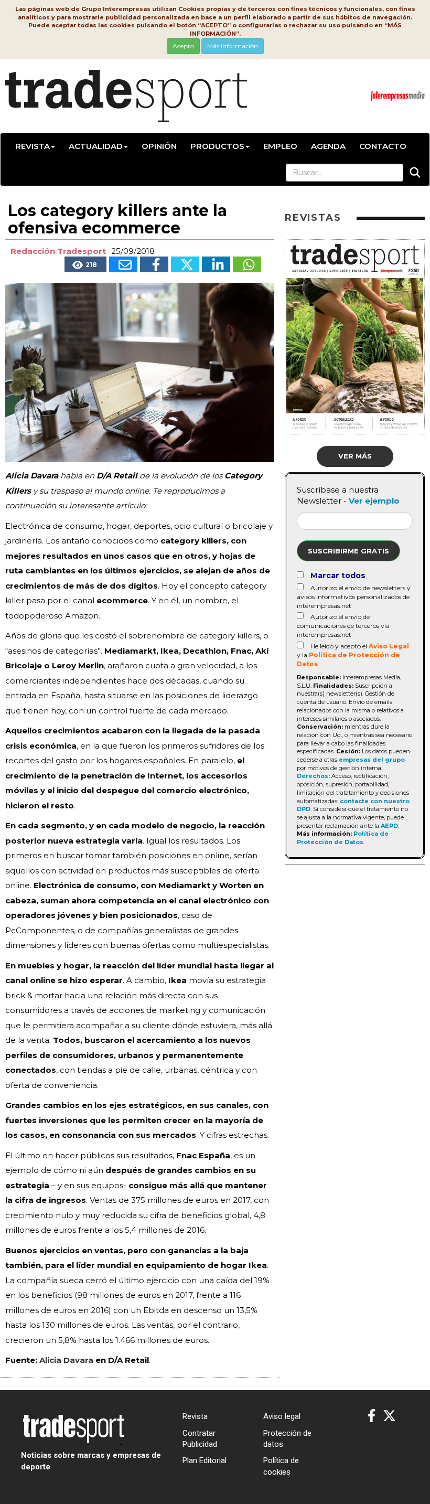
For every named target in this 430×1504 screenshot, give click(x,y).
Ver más (355, 456)
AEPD (389, 825)
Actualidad (96, 146)
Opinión (159, 146)
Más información (232, 46)
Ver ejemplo (374, 501)
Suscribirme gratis (348, 551)
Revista (32, 146)
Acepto (183, 46)
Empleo (280, 146)
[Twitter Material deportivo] (389, 1416)
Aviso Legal (389, 646)
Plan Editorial (204, 1460)
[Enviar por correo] (123, 264)
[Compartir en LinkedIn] (216, 264)
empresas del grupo (372, 759)
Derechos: (313, 776)
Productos (217, 146)
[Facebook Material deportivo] (371, 1416)
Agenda (328, 146)
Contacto (382, 146)
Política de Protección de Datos (343, 838)
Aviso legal (281, 1416)
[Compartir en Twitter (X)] (185, 264)
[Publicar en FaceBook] (154, 264)
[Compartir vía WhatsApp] (247, 264)
